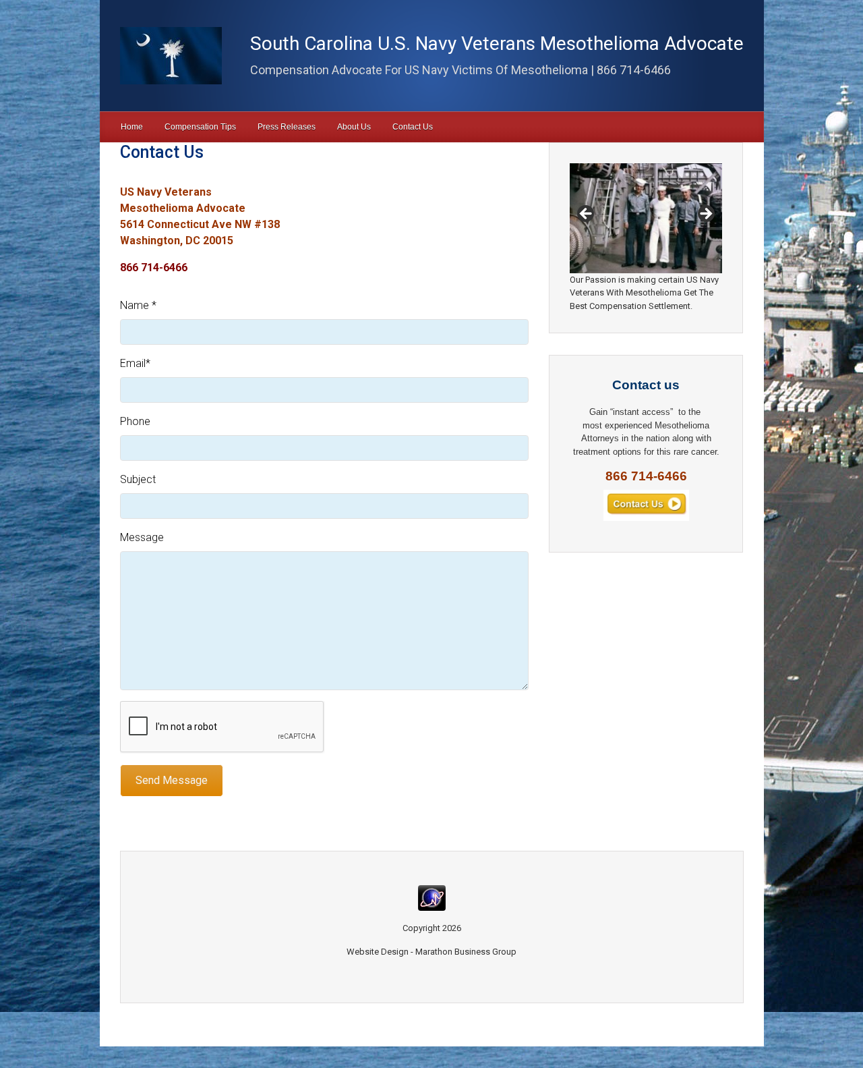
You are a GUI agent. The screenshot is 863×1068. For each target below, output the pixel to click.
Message (142, 537)
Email (135, 363)
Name (138, 305)
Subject (138, 479)
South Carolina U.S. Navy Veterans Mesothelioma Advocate (497, 43)
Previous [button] (586, 214)
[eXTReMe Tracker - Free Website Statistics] (432, 897)
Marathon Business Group (465, 952)
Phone (135, 421)
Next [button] (705, 214)
